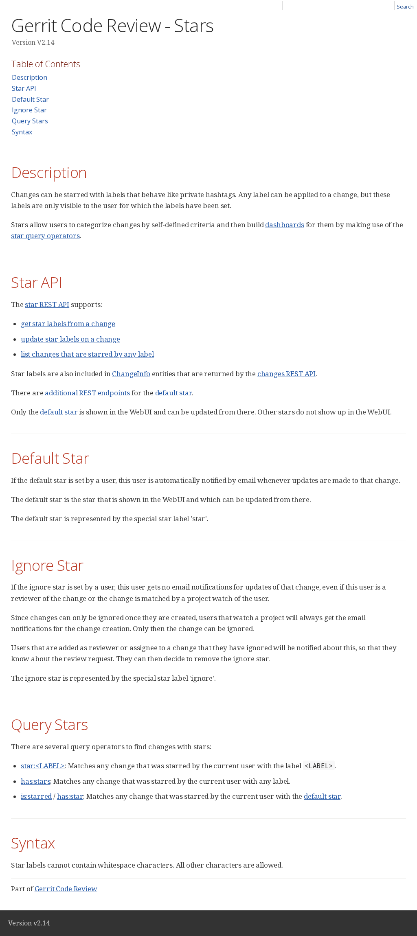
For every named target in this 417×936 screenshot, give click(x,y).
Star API (24, 88)
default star (173, 392)
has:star (70, 796)
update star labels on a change (70, 339)
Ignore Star (29, 109)
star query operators (45, 235)
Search (405, 6)
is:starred (36, 796)
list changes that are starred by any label (87, 354)
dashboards (284, 224)
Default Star (30, 99)
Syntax (22, 131)
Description (29, 77)
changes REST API (286, 373)
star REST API (47, 304)
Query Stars (30, 120)
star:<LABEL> (43, 765)
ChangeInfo (131, 373)
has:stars (35, 781)
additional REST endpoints (87, 392)
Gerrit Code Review (66, 888)
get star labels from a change (68, 323)
